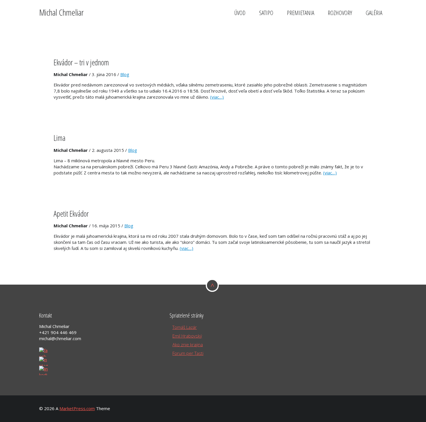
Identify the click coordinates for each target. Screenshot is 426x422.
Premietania (300, 13)
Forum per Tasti (187, 353)
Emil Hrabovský (187, 336)
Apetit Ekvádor (71, 213)
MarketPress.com (77, 408)
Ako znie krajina (187, 344)
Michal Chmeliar (61, 12)
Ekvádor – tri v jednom (81, 62)
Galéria (374, 13)
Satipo (266, 13)
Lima (59, 137)
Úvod (239, 13)
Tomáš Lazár (184, 327)
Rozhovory (340, 13)
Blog (124, 74)
